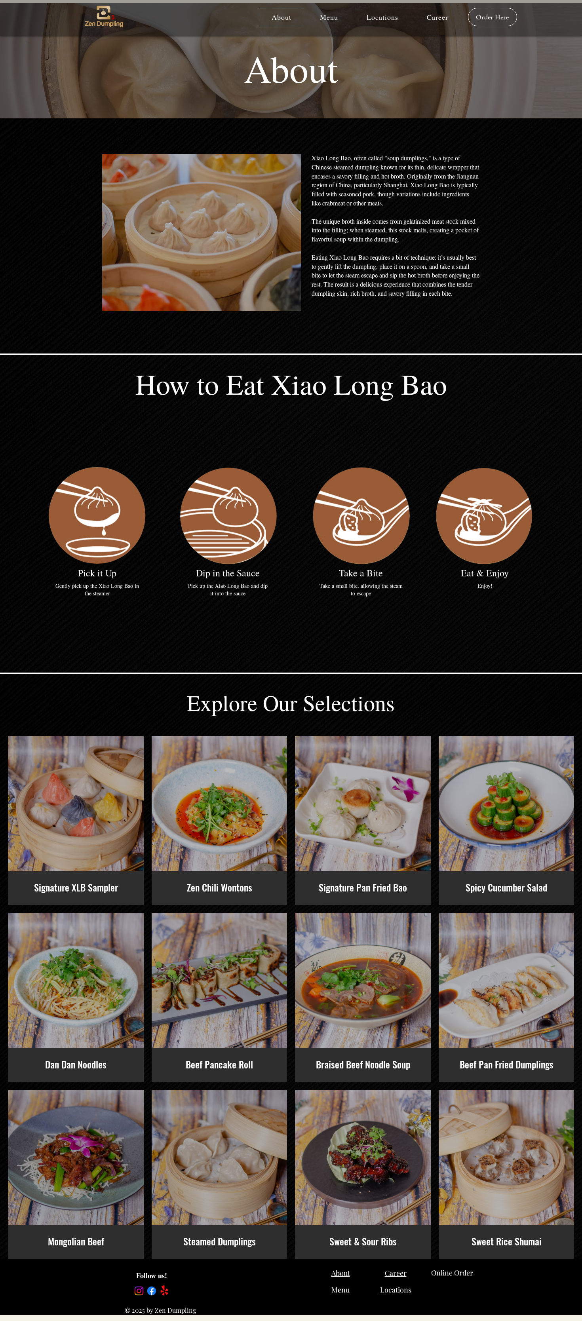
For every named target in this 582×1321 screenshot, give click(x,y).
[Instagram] (139, 1291)
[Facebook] (152, 1291)
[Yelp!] (164, 1291)
